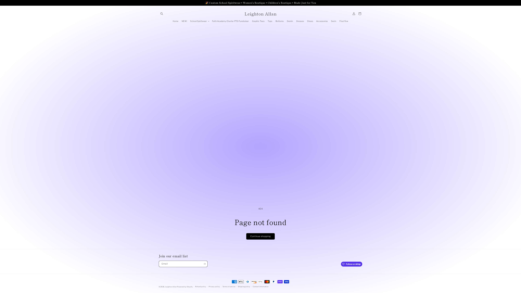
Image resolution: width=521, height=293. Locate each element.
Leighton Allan (171, 287)
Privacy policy (214, 287)
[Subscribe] (204, 264)
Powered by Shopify (185, 287)
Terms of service (229, 287)
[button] (162, 14)
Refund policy (200, 287)
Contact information (261, 287)
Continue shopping (260, 236)
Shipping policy (244, 287)
